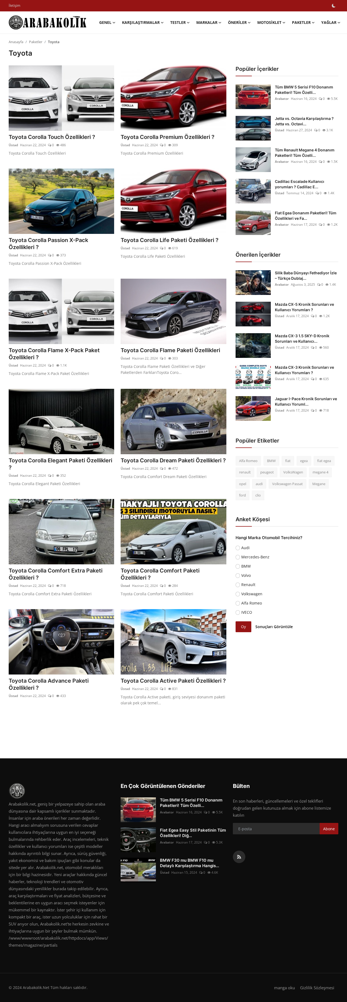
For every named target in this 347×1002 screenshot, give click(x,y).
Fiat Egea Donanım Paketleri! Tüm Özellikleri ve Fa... (305, 216)
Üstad (13, 145)
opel (242, 483)
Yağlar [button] (328, 22)
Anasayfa (16, 41)
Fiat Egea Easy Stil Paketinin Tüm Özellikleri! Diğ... (193, 833)
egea (304, 460)
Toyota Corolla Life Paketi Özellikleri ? (170, 240)
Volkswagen (251, 593)
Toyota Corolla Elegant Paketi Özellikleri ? (60, 464)
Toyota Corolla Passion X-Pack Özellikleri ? (48, 243)
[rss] (239, 857)
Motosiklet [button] (269, 22)
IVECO (246, 612)
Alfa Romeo (248, 460)
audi (259, 483)
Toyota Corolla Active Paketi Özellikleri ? (173, 680)
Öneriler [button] (237, 22)
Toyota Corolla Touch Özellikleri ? (52, 137)
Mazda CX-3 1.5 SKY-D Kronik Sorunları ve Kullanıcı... (302, 338)
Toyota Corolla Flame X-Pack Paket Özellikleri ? (54, 354)
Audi (245, 547)
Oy (243, 626)
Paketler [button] (301, 22)
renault (245, 472)
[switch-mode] (333, 6)
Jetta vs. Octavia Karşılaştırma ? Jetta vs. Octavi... (304, 121)
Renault (248, 584)
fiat (288, 460)
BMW (271, 460)
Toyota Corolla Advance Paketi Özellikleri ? (49, 684)
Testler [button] (178, 22)
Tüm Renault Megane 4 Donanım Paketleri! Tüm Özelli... (305, 153)
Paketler (35, 41)
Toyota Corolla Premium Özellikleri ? (167, 137)
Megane (318, 483)
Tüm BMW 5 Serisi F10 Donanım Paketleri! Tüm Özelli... (304, 90)
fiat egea (324, 460)
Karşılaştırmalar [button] (141, 22)
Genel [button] (105, 22)
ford (242, 495)
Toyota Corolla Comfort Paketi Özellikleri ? (160, 574)
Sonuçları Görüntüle (274, 626)
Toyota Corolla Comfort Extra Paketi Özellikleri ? (55, 574)
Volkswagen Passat (287, 483)
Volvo (246, 575)
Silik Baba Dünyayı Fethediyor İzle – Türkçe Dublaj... (306, 276)
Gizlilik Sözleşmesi (317, 987)
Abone (329, 828)
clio (258, 495)
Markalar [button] (206, 22)
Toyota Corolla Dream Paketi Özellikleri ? (173, 460)
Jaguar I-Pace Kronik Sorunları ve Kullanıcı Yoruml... (306, 401)
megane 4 (320, 472)
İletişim (14, 5)
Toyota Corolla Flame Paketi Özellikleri (170, 350)
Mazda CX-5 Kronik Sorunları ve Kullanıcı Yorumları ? (304, 307)
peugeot (267, 472)
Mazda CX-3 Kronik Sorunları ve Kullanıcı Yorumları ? (304, 370)
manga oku (284, 987)
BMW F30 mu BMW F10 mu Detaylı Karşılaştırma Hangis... (189, 863)
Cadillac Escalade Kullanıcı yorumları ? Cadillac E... (299, 184)
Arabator (282, 98)
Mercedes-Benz (255, 556)
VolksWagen (293, 472)
